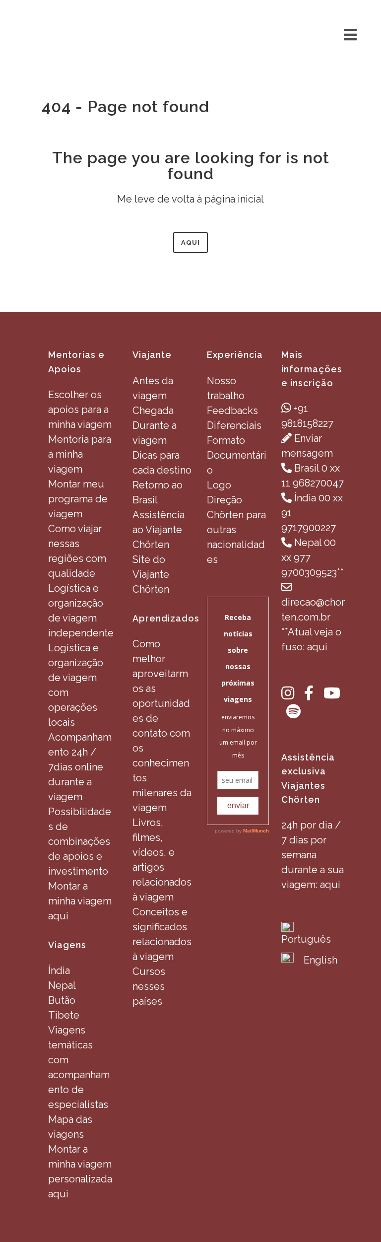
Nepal (62, 985)
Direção (224, 500)
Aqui (190, 242)
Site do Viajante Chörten (150, 574)
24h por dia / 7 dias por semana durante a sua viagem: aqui (312, 855)
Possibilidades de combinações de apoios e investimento (79, 841)
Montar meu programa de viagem (78, 499)
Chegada (153, 410)
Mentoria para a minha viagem (79, 454)
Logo (219, 485)
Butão (61, 1000)
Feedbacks (232, 410)
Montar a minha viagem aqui (80, 901)
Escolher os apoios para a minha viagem (80, 409)
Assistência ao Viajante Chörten (158, 530)
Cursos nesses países (148, 986)
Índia (59, 970)
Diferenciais (234, 425)
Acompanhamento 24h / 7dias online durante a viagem (80, 767)
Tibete (63, 1015)
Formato (226, 440)
